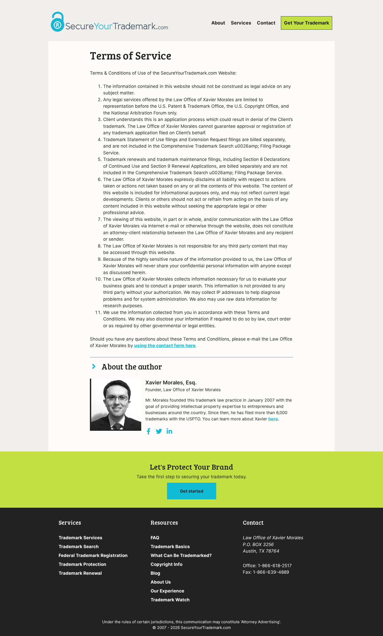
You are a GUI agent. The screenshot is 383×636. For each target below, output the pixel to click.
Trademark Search (79, 546)
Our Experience (167, 590)
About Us (161, 582)
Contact (266, 23)
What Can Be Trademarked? (181, 555)
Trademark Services (80, 537)
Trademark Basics (170, 546)
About (218, 23)
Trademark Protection (82, 564)
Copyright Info (166, 564)
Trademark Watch (170, 599)
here (273, 418)
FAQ (155, 537)
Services (241, 23)
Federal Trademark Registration (93, 555)
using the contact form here (164, 345)
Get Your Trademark (306, 23)
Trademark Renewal (80, 573)
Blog (155, 573)
